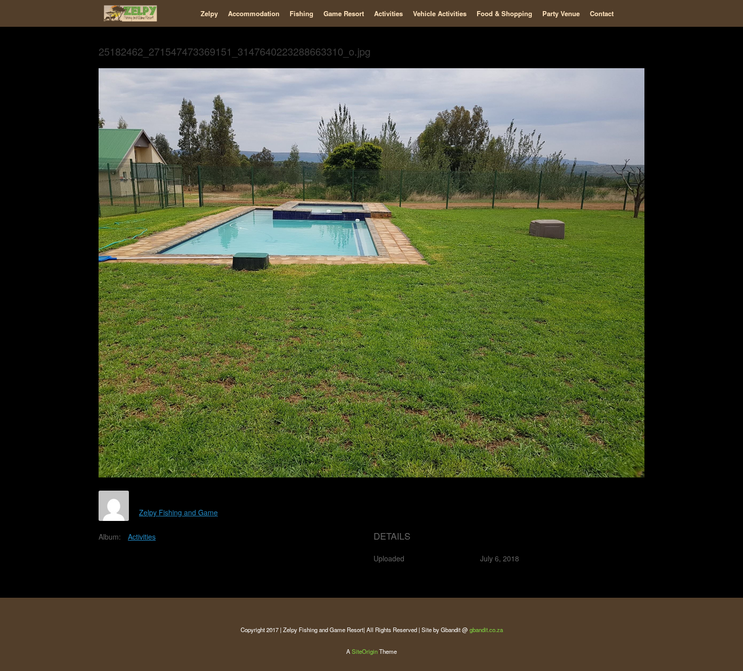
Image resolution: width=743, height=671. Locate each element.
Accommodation (254, 13)
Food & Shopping (504, 13)
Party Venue (561, 13)
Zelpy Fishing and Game (178, 512)
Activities (388, 13)
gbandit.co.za (486, 630)
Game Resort (343, 13)
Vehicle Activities (440, 13)
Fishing (301, 13)
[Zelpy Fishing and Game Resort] (130, 13)
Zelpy (209, 13)
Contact (602, 13)
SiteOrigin (365, 651)
